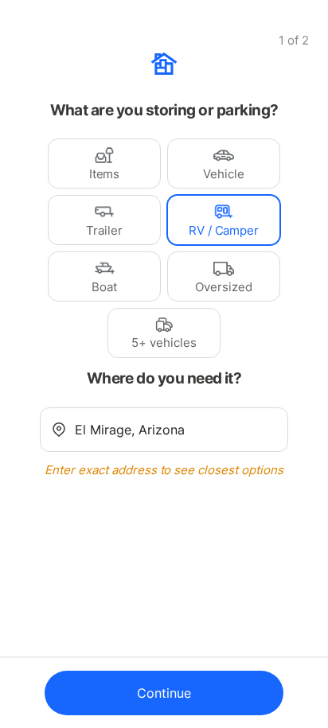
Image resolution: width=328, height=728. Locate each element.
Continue (164, 693)
